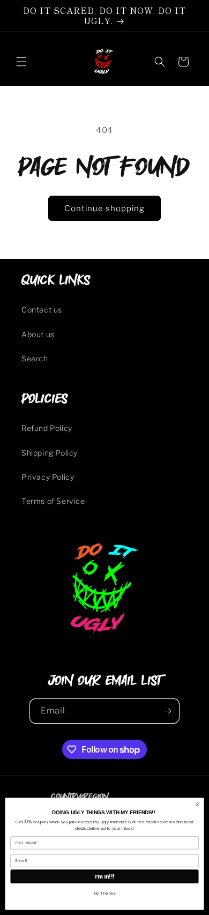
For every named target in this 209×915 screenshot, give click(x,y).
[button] (21, 61)
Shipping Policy (49, 452)
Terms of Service (53, 500)
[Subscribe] (167, 711)
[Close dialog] (197, 804)
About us (38, 334)
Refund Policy (46, 428)
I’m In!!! (105, 876)
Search (34, 358)
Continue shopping (104, 208)
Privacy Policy (47, 476)
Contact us (41, 309)
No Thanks (104, 893)
